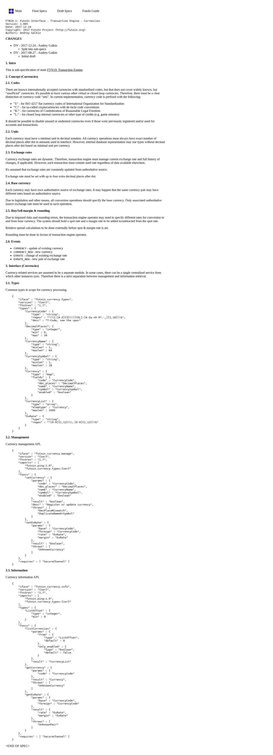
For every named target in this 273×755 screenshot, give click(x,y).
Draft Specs (65, 11)
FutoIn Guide (90, 11)
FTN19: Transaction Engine (65, 70)
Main (18, 11)
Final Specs (40, 11)
